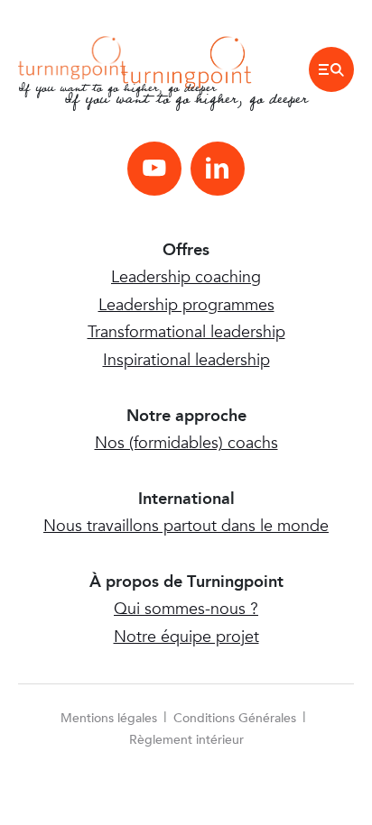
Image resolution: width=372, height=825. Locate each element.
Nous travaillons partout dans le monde (186, 526)
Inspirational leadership (186, 360)
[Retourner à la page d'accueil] (72, 57)
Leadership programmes (186, 305)
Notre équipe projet (186, 637)
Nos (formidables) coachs (186, 443)
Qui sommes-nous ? (186, 609)
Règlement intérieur (186, 739)
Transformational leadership (186, 332)
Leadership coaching (186, 277)
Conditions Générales (234, 718)
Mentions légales (108, 718)
